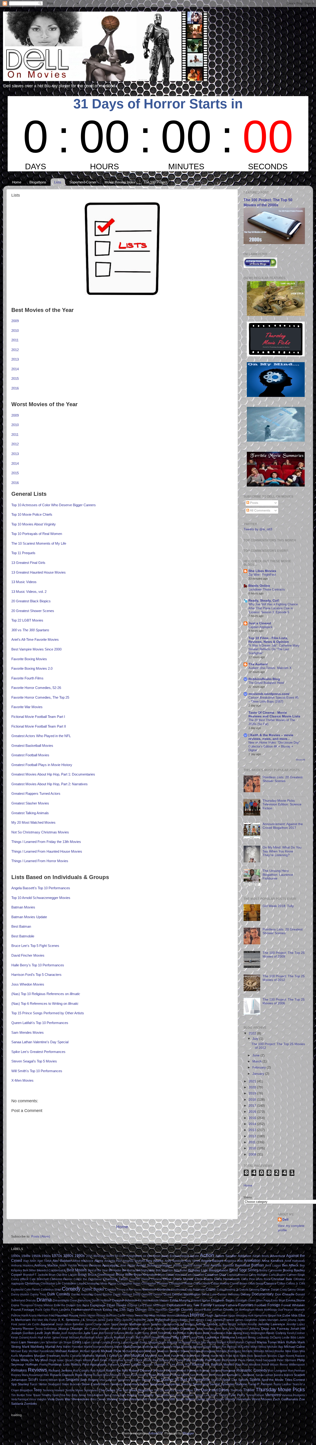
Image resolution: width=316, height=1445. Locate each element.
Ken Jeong (234, 1333)
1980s (68, 1255)
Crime (211, 1289)
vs (30, 630)
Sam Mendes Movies (27, 1032)
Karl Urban (179, 1333)
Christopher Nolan (128, 1283)
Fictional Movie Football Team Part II (38, 726)
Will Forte (163, 1399)
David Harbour (122, 1294)
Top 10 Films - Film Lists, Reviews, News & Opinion (268, 640)
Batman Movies (23, 907)
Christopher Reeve (181, 1283)
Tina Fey (65, 1395)
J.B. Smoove (88, 1320)
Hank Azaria (29, 1315)
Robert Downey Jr (142, 1370)
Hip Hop (149, 1315)
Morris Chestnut (71, 1355)
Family (206, 1305)
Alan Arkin (29, 1261)
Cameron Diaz (215, 1274)
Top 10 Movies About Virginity (33, 524)
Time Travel (33, 1395)
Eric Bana (83, 1305)
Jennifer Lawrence (271, 1324)
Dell (285, 1219)
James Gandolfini (246, 1320)
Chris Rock (263, 1279)
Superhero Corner (82, 182)
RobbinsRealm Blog (264, 679)
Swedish (186, 1384)
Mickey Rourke (274, 1351)
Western (136, 1399)
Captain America (237, 1274)
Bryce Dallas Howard (171, 1274)
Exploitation (175, 1305)
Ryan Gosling (139, 1375)
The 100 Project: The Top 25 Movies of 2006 (284, 1001)
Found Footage (22, 1309)
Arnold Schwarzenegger (154, 1265)
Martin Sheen (113, 1346)
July (255, 1038)
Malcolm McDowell (179, 1342)
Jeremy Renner (22, 1328)
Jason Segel (110, 1324)
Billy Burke (180, 1270)
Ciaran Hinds (201, 1283)
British (82, 1274)
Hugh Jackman (216, 1315)
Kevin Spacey (104, 1337)
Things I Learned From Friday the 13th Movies (46, 842)
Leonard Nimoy (246, 1337)
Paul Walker (229, 1360)
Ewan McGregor (155, 1305)
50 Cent (120, 1256)
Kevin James (52, 1337)
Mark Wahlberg (33, 1346)
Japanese (47, 1324)
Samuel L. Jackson (240, 1375)
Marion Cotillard (246, 1342)
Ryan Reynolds (160, 1375)
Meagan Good (202, 1346)
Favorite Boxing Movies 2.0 (32, 668)
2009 (15, 321)
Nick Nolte (239, 1355)
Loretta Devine (111, 1342)
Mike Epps (292, 1351)
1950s (35, 1256)
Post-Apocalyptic (94, 1364)
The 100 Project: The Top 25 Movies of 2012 (284, 978)
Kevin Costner (296, 1333)
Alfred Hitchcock (83, 1261)
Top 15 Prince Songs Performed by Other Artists (47, 1013)
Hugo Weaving (237, 1315)
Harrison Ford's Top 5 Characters (36, 975)
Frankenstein (80, 1309)
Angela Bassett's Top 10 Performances (40, 888)
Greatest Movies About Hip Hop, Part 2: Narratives (49, 784)
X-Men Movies (22, 1080)
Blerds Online (259, 585)
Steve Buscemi (71, 1384)
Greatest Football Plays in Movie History (41, 765)
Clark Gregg (255, 1283)
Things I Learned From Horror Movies (39, 861)
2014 (15, 369)
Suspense (172, 1384)
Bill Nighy (142, 1270)
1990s (79, 1255)
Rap (238, 1364)
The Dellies (107, 1390)
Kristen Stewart (151, 1337)
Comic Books (93, 1289)
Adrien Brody (260, 1256)
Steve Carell (90, 1384)
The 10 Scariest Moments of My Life (38, 543)
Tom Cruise (111, 1395)
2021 (253, 1081)
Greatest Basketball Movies (32, 746)
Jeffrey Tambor (206, 1324)
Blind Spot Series (243, 1270)
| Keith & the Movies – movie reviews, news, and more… (270, 737)
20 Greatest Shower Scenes (32, 611)
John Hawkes (205, 1328)
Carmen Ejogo (296, 1274)
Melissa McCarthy (238, 1346)
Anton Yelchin (68, 1265)
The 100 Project (155, 182)
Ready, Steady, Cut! (263, 600)
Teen (38, 1390)
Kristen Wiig (170, 1337)
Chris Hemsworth (227, 1279)
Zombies (30, 1403)
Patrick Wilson (143, 1360)
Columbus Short (51, 1289)
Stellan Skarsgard (49, 1384)
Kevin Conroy (276, 1333)
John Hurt (221, 1328)
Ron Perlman (296, 1370)
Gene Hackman (158, 1309)
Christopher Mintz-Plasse (101, 1283)
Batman (257, 1265)
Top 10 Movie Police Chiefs (31, 514)
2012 (15, 350)
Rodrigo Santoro (209, 1370)
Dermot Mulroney (229, 1294)
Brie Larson (69, 1274)
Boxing (288, 1270)
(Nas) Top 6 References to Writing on (45, 1003)
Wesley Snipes (117, 1399)
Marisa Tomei (267, 1342)
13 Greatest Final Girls (28, 563)
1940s (25, 1256)
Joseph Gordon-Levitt (27, 1333)
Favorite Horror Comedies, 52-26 (36, 688)
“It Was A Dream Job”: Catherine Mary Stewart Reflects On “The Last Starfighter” (273, 649)
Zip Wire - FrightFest (262, 574)
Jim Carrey (91, 1328)
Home (16, 182)
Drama (44, 1300)
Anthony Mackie (46, 1265)
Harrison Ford (46, 1315)
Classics (270, 1283)
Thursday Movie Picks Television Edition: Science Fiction (282, 804)
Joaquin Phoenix (110, 1328)
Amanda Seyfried (134, 1261)
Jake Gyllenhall (158, 1320)
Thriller (249, 1390)
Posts (253, 503)
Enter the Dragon (65, 1305)
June (256, 1055)
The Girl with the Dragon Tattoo (173, 1390)
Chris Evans (204, 1279)
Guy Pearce (285, 1309)
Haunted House (66, 1315)
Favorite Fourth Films (27, 678)
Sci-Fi (33, 1379)
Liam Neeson (28, 1342)
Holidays (183, 1315)
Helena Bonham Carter (110, 1315)
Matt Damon (132, 1346)
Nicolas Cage (276, 1355)
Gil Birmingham (244, 1309)
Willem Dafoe (195, 1399)
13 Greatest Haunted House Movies (38, 572)
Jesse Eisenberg (46, 1328)
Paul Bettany (161, 1360)
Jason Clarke (93, 1324)
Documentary (263, 1294)
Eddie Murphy (180, 1300)
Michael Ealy (19, 1351)
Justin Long (141, 1333)
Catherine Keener (61, 1279)
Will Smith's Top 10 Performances (36, 1071)
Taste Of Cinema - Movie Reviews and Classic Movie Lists (274, 714)
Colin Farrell (32, 1289)
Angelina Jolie (234, 1261)
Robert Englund (167, 1370)
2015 (15, 378)
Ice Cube (283, 1315)
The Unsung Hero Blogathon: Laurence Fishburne (278, 874)
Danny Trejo (38, 1294)
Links (76, 1342)
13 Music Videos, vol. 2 (28, 592)
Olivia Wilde (19, 1360)
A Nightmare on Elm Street (143, 1256)
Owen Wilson (82, 1360)
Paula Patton (246, 1360)
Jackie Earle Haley (109, 1320)
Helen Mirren (87, 1315)
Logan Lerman (91, 1342)
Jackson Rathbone (134, 1320)
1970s (57, 1255)
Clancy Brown (239, 1283)
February (259, 1067)
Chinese (156, 1279)
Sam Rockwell (199, 1375)
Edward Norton (200, 1300)
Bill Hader (115, 1270)
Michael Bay (275, 1346)
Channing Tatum (115, 1279)
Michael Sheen (179, 1351)
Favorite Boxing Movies (29, 659)
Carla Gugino (277, 1274)
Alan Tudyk (44, 1261)
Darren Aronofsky (82, 1294)
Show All (300, 759)
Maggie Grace (157, 1342)
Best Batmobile (22, 936)
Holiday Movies (166, 1315)
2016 (15, 388)
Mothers (88, 1355)
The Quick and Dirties (211, 1390)
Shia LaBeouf (107, 1380)
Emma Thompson (22, 1305)
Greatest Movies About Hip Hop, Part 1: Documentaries (53, 774)
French (96, 1309)
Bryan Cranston (145, 1274)
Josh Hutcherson (71, 1333)
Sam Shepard (217, 1375)
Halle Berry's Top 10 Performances (37, 965)
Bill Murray (129, 1270)
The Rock (236, 1390)
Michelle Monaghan (202, 1351)
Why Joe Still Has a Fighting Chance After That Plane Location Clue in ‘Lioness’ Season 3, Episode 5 (273, 608)
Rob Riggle (97, 1370)
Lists (57, 182)
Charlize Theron (139, 1279)
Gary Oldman (137, 1309)
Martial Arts (53, 1346)
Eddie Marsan (160, 1300)
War (68, 1399)
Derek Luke (209, 1294)
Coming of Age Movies (129, 1289)
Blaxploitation (218, 1270)
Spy (14, 1384)
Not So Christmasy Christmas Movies (40, 832)
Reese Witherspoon (292, 1364)
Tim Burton (18, 1395)
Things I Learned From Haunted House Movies (46, 851)
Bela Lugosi (273, 1265)
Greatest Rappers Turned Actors (35, 793)
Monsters (26, 1355)
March (257, 1061)
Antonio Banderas (89, 1265)
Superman (131, 1384)
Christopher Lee (50, 1283)
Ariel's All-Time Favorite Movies (35, 639)
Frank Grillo (42, 1309)
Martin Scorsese (94, 1346)
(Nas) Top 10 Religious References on (45, 994)
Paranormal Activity (120, 1360)
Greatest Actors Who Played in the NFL (41, 736)
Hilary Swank (134, 1315)
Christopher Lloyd (73, 1283)
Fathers (231, 1305)
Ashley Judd (201, 1265)
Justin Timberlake (161, 1333)
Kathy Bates (194, 1333)
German (217, 1309)
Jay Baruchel (170, 1324)
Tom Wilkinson (184, 1395)
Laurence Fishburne (220, 1337)
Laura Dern (197, 1337)
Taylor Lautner (282, 1384)
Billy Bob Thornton (161, 1270)
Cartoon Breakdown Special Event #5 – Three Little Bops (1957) (273, 699)
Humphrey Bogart (265, 1315)
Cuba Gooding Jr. (228, 1289)
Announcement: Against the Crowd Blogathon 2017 (283, 825)
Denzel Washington (186, 1294)
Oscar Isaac (56, 1360)
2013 (15, 359)
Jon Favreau (279, 1328)
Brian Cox (55, 1274)
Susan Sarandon (151, 1384)
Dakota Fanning (249, 1289)
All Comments (259, 510)
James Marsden (268, 1320)
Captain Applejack (260, 627)
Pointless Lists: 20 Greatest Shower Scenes (283, 779)
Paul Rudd (213, 1360)
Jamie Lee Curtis (29, 1324)
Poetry (43, 1364)
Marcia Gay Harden (204, 1342)
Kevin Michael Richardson (78, 1337)
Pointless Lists (58, 1364)
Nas (160, 1355)
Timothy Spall (50, 1395)
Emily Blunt (278, 1300)
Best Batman (21, 926)
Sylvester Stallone (234, 1384)
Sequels (72, 1379)
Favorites (246, 1305)
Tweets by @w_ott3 (258, 529)
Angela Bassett (212, 1261)
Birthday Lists (198, 1270)
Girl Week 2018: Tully (278, 906)
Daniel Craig (279, 1289)
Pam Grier (99, 1360)
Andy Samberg (174, 1261)
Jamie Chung (288, 1320)
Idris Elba (298, 1315)
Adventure (277, 1256)
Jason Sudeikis (151, 1324)
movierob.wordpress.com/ (268, 694)
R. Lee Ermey (175, 1364)
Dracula (31, 1300)
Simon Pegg (151, 1380)
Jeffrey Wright (227, 1324)
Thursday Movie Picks (280, 1389)
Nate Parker (171, 1355)
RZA (188, 1364)
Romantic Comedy (251, 1370)
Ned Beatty (187, 1355)
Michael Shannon (157, 1351)
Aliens (98, 1261)
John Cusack (162, 1328)
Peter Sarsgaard (265, 1360)
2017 (253, 1105)
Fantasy (219, 1305)
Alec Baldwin (62, 1261)
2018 (253, 1099)
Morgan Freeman (47, 1355)
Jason (59, 1324)
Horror (197, 1315)
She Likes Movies (262, 571)
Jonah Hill (297, 1328)
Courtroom (177, 1289)
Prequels (113, 1364)
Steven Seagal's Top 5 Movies (34, 1061)
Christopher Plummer (154, 1283)
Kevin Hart (36, 1337)
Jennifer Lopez (295, 1324)
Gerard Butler (202, 1309)
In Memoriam (21, 1320)
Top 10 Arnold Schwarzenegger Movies (40, 898)
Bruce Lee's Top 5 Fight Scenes (35, 946)
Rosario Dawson (62, 1375)
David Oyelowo (142, 1294)
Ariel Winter (127, 1265)
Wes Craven (98, 1399)
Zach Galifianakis (285, 1399)
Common (149, 1289)
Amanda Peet (113, 1261)
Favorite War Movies (27, 707)
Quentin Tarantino (154, 1364)
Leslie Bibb (289, 1337)
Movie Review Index (120, 182)
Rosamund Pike (39, 1375)
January (258, 1073)
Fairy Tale (192, 1305)
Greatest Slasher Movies (30, 803)
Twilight (223, 1395)
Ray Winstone (251, 1364)
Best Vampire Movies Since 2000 (36, 649)
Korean (119, 1337)
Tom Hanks (127, 1395)
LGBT (184, 1337)
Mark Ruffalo (287, 1342)
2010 (15, 331)
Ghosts (228, 1309)
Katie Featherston (214, 1333)
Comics (110, 1289)
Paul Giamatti (194, 1360)
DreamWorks (61, 1300)
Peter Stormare (286, 1360)
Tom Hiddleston (165, 1395)
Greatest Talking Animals (30, 813)
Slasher (167, 1379)
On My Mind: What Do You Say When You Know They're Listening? (282, 851)
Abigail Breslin (189, 1256)
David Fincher (103, 1294)
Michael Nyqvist (90, 1351)
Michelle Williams (253, 1351)
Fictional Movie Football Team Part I (38, 717)
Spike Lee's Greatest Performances (38, 1052)
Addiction (244, 1256)
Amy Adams (154, 1261)
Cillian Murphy (220, 1283)
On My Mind (39, 1360)
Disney (246, 1294)
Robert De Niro (117, 1370)
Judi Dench (106, 1333)
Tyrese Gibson (255, 1395)
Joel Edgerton (130, 1328)
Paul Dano (176, 1360)
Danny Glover (296, 1289)
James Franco (223, 1320)
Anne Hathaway (295, 1261)
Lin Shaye (65, 1342)
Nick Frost (225, 1355)
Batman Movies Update (29, 917)
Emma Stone (295, 1300)
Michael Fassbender (42, 1351)
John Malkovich (238, 1328)
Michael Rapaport (133, 1351)
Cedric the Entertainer (88, 1279)
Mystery (151, 1355)
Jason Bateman (74, 1324)
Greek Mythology (266, 1309)
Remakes (19, 1370)
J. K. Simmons (69, 1320)
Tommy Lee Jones (206, 1395)
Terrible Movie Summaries (81, 1390)
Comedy (71, 1289)
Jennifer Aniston (247, 1324)
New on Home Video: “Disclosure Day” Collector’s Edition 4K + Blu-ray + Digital (274, 746)
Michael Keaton (67, 1351)
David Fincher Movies (27, 955)
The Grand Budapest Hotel (266, 683)
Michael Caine (294, 1346)
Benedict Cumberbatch (51, 1270)
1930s (15, 1256)
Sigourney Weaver (129, 1380)
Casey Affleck (19, 1279)
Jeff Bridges (187, 1324)
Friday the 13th (114, 1309)
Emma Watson (43, 1305)
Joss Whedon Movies (27, 984)
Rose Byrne (83, 1375)
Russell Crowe (121, 1375)
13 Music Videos (24, 582)
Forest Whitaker (293, 1305)
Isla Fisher (50, 1320)
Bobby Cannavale (270, 1270)
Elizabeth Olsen (245, 1300)
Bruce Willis (124, 1274)
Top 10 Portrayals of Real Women (36, 534)
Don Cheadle (284, 1294)
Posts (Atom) (40, 1236)
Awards (216, 1265)
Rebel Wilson (270, 1364)
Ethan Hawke (116, 1305)
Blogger (188, 1433)
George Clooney (181, 1309)
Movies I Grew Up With (113, 1355)
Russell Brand (102, 1375)
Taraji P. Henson (260, 1384)
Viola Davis (55, 1399)
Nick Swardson (256, 1355)
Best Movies (77, 1270)
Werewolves (80, 1399)
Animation (252, 1260)
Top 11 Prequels (23, 553)
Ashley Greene (182, 1265)
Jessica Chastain (70, 1328)
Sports (255, 1379)
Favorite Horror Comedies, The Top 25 (40, 697)
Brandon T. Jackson (35, 1274)
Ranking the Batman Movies (213, 1364)
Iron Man (37, 1320)
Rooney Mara (19, 1375)
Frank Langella (60, 1309)
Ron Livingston (277, 1370)
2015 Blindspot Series (100, 1256)
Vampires (273, 1395)
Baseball (228, 1265)
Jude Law (90, 1333)
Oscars (69, 1360)
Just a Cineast (259, 623)
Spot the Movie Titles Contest (283, 1380)
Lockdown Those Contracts (266, 589)
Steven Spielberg (111, 1384)
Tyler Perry (237, 1395)
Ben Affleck (290, 1265)
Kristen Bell (133, 1337)
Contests (163, 1289)
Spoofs (243, 1380)
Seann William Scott (52, 1380)
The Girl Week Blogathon (134, 1390)
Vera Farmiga (19, 1399)
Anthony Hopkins (22, 1265)
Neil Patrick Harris (206, 1355)
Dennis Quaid (162, 1294)
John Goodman (183, 1328)
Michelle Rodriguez (228, 1351)
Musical (137, 1355)
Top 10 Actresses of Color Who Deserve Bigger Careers (53, 505)
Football (260, 1305)
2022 (253, 1033)
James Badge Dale (182, 1320)
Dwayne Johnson (124, 1300)
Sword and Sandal (206, 1384)
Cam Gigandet (195, 1274)
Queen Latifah (130, 1364)
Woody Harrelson (238, 1399)
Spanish (216, 1380)
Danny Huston (20, 1294)
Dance (265, 1289)
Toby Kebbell (95, 1395)
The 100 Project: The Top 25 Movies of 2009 (284, 954)
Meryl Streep (259, 1346)
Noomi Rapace (295, 1355)
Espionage (97, 1305)
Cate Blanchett (39, 1279)
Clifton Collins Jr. (287, 1283)
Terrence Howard (53, 1390)
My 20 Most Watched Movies (33, 822)
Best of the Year (98, 1270)
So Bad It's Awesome (192, 1379)
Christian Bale (281, 1279)
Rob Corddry (81, 1370)
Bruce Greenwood (101, 1274)
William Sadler (215, 1399)
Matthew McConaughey (158, 1346)
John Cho (147, 1328)
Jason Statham (130, 1324)
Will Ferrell (149, 1399)
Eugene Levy (135, 1305)
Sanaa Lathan (264, 1375)
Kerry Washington (254, 1333)
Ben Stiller (29, 1270)
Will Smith (177, 1399)
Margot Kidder (226, 1342)
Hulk (251, 1315)
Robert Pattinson (188, 1370)
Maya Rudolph (182, 1346)
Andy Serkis (192, 1261)
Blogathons (37, 182)
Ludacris (126, 1342)
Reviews (37, 1370)
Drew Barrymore (80, 1300)
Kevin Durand (20, 1337)
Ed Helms (144, 1300)
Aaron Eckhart (170, 1256)
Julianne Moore (123, 1333)
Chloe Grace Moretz (178, 1279)
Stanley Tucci (27, 1384)
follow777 (156, 1433)
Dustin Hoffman (101, 1300)
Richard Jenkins (60, 1370)
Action (207, 1255)
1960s (46, 1256)
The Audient (258, 664)
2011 (15, 340)
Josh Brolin (52, 1333)
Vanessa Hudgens (293, 1395)
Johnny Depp (259, 1328)
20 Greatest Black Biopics (31, 601)
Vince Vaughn (37, 1399)
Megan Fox (219, 1346)
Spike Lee (229, 1380)
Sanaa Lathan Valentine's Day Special (39, 1042)
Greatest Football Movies (30, 755)
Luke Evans (140, 1342)
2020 (253, 1087)
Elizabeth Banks (222, 1300)
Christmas (32, 1283)
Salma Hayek (180, 1375)
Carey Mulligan (258, 1274)
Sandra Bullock (283, 1375)
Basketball (242, 1265)
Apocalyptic (110, 1265)
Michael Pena (111, 1351)
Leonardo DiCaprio (269, 1337)
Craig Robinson (195, 1289)
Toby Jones (78, 1395)
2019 (253, 1093)
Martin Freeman (73, 1346)
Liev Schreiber (49, 1342)
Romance (228, 1370)
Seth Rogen (89, 1380)
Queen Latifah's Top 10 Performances (39, 1023)
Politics (76, 1364)
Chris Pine (248, 1279)
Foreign (273, 1305)
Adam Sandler (226, 1256)
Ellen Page (263, 1300)
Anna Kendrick (272, 1261)
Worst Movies (262, 1399)
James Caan (204, 1320)
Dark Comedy (58, 1294)
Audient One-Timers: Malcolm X (269, 668)
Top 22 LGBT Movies (27, 620)
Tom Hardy (145, 1395)
